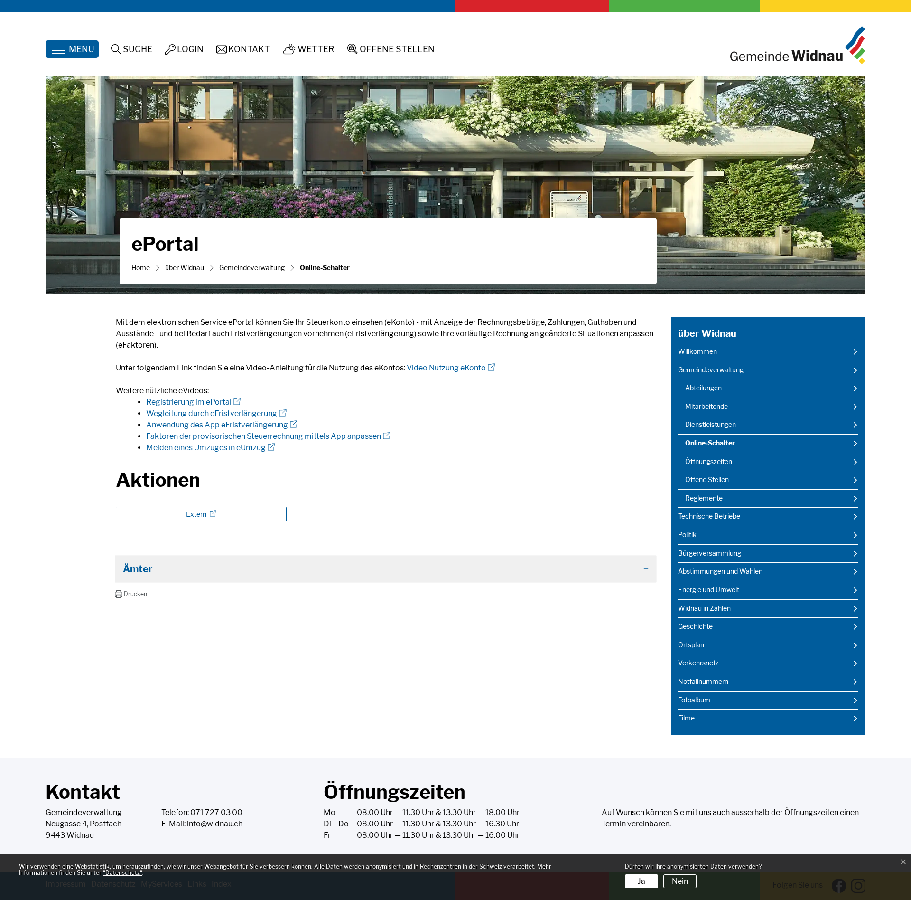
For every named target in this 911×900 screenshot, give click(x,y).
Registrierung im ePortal (193, 402)
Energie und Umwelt (708, 590)
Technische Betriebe (709, 516)
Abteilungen (703, 388)
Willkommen (697, 351)
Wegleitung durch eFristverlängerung (216, 413)
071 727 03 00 (216, 812)
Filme (686, 718)
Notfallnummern (703, 681)
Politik (687, 535)
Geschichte (695, 626)
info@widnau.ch (214, 823)
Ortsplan (691, 645)
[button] (131, 594)
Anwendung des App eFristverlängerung (221, 424)
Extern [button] (197, 514)
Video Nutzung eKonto (451, 367)
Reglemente (704, 498)
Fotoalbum (694, 700)
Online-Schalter (710, 446)
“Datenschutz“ (122, 872)
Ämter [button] (138, 569)
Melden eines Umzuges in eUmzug (210, 447)
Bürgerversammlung (709, 553)
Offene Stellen (707, 479)
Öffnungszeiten (708, 461)
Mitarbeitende (706, 406)
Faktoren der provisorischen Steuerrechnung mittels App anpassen (268, 436)
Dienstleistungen (710, 424)
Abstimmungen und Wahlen (720, 571)
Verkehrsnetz (698, 663)
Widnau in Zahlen (704, 608)
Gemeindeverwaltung (711, 370)
